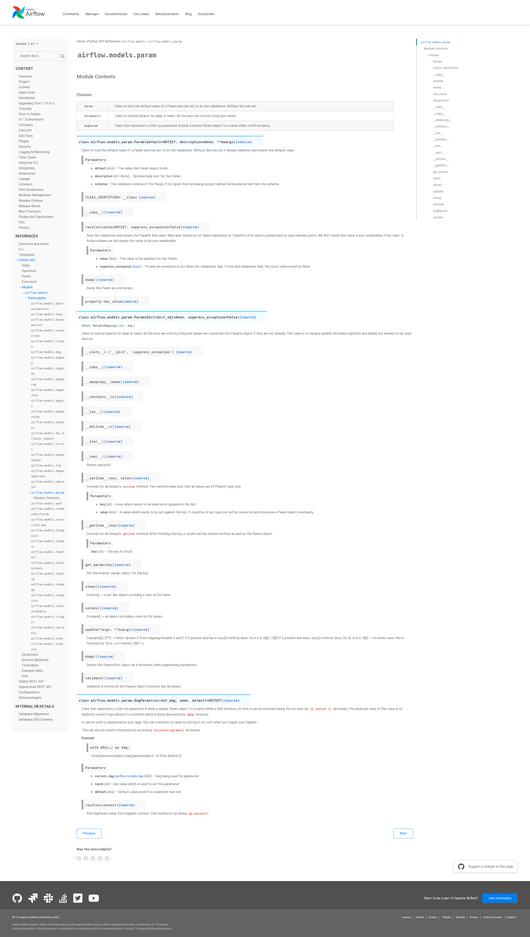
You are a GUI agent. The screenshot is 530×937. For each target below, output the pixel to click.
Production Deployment (36, 217)
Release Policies (31, 201)
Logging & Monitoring (34, 152)
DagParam (440, 211)
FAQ (22, 222)
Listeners (25, 184)
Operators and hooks (34, 244)
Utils (25, 676)
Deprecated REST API (35, 687)
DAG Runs (26, 136)
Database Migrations (34, 714)
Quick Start (27, 92)
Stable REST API (31, 682)
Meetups (92, 14)
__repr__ (438, 152)
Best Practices (30, 211)
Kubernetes (27, 174)
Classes (434, 55)
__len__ (437, 133)
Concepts (26, 125)
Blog (188, 14)
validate (438, 204)
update (438, 191)
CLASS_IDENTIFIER (445, 68)
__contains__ (441, 126)
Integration (27, 168)
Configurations (29, 692)
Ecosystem (206, 14)
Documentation (116, 14)
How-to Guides (29, 114)
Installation (27, 98)
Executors (29, 282)
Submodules (37, 298)
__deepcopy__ (442, 120)
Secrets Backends (35, 660)
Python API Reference (103, 41)
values (437, 185)
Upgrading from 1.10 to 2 (37, 103)
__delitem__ (441, 139)
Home (81, 41)
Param (437, 61)
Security (25, 147)
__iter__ (438, 146)
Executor (25, 130)
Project (24, 82)
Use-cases (141, 14)
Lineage (24, 179)
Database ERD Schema (35, 720)
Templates (27, 255)
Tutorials (25, 109)
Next (403, 833)
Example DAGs (32, 671)
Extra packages (30, 698)
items (437, 178)
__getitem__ (441, 165)
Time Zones (27, 157)
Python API (27, 260)
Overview (25, 76)
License (24, 87)
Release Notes (29, 206)
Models (27, 287)
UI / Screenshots (31, 120)
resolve (438, 81)
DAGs (26, 266)
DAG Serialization (31, 190)
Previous (89, 833)
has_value (440, 94)
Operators (29, 271)
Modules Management (35, 195)
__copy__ (438, 74)
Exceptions (30, 655)
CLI (21, 249)
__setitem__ (440, 159)
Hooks (26, 276)
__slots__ (438, 107)
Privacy (24, 228)
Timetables (30, 665)
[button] (27, 44)
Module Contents (47, 498)
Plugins (24, 141)
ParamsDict (441, 100)
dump (437, 87)
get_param (440, 172)
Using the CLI (28, 163)
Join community (499, 898)
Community (71, 14)
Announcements (167, 14)
